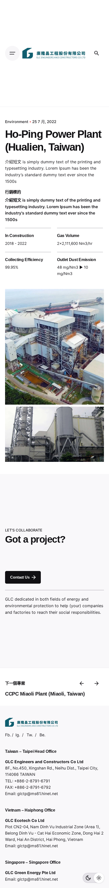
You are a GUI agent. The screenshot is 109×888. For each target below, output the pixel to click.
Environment (16, 121)
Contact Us (19, 577)
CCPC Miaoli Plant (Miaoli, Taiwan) (45, 694)
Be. (42, 735)
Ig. (17, 735)
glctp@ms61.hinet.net (37, 793)
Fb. (8, 735)
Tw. (30, 735)
